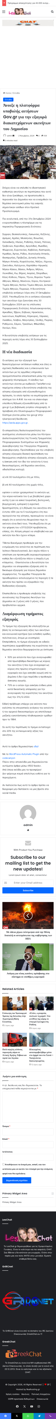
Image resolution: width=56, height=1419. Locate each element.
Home (8, 93)
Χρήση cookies (12, 1394)
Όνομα (6, 1126)
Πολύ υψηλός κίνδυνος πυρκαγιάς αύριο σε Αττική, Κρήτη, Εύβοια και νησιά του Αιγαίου (14, 1053)
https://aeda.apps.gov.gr (15, 422)
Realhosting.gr (33, 1389)
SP (48, 1384)
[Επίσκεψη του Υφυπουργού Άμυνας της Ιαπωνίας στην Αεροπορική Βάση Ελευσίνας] (14, 1003)
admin (9, 136)
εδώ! (36, 746)
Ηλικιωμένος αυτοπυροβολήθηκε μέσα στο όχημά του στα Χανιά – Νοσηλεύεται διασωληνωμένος (41, 1055)
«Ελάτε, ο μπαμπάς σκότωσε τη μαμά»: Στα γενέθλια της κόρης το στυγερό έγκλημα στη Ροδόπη (39, 1019)
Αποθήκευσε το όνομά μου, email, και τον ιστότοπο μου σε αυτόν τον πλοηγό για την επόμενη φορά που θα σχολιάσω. (27, 1169)
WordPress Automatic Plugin (24, 754)
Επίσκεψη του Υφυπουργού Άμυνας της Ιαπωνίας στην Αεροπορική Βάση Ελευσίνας (14, 1017)
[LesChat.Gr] (19, 11)
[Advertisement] (28, 59)
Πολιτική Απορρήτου (41, 1394)
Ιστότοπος (7, 1152)
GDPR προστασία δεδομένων (21, 1399)
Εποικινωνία (42, 1399)
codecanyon (8, 758)
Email (5, 1139)
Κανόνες (25, 1394)
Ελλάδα (16, 93)
